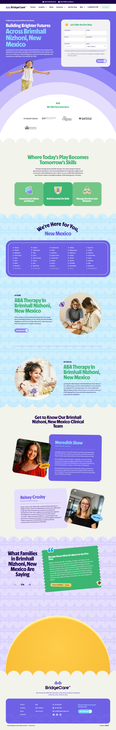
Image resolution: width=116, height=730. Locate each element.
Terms (103, 51)
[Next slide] (29, 585)
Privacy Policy (100, 51)
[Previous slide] (15, 585)
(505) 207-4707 (31, 56)
